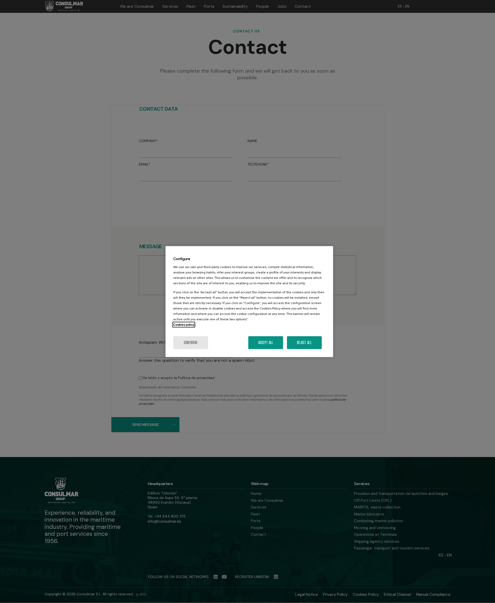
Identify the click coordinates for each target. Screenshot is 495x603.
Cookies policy (183, 324)
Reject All (304, 342)
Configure (191, 342)
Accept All (265, 342)
